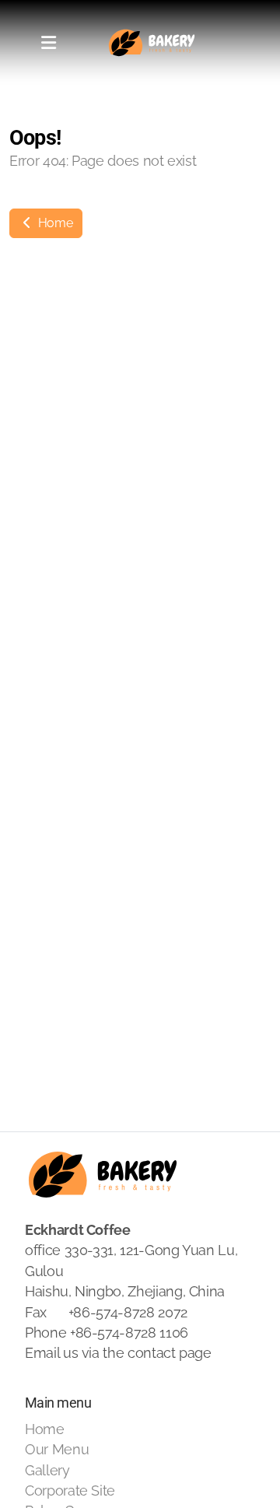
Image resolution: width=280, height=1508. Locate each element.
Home (53, 223)
